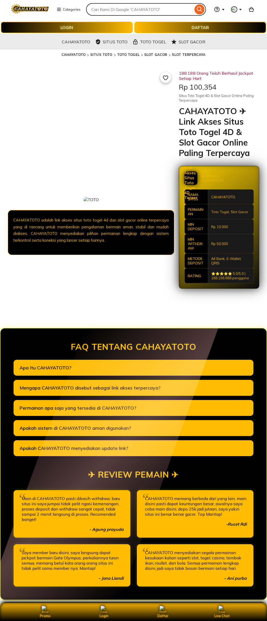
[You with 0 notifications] (236, 9)
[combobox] (139, 9)
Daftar (162, 616)
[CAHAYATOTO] (30, 12)
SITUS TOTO (101, 55)
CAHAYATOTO (74, 55)
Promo (45, 616)
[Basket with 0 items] (251, 9)
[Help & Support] (219, 9)
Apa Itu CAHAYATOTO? (45, 368)
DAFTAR (200, 27)
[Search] (199, 9)
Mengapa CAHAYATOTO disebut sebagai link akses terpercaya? (90, 388)
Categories (72, 9)
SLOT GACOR (155, 55)
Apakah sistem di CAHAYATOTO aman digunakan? (75, 428)
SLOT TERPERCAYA (188, 55)
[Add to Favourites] (165, 77)
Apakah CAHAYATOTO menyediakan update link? (74, 448)
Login (104, 616)
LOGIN (66, 27)
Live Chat (222, 616)
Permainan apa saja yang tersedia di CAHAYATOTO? (78, 408)
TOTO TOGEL (128, 55)
